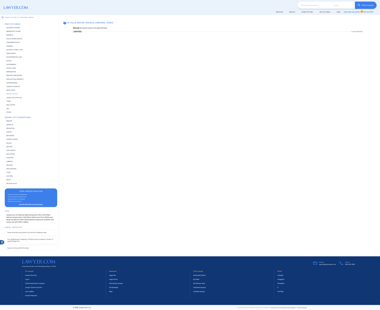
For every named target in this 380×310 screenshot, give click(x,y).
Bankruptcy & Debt (13, 31)
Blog (110, 291)
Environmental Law (14, 57)
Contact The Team (307, 12)
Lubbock (9, 161)
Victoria (9, 176)
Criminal (9, 46)
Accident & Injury (13, 28)
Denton (9, 147)
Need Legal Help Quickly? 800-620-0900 (358, 12)
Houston (9, 158)
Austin (8, 132)
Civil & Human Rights (14, 39)
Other (8, 112)
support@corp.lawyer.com (327, 264)
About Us (292, 12)
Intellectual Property (15, 79)
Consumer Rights (13, 42)
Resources (279, 12)
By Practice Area (199, 283)
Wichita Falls (11, 183)
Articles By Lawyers (116, 283)
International (12, 83)
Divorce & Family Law (14, 50)
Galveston (10, 154)
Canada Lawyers (199, 291)
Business (9, 35)
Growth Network (31, 295)
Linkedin (280, 275)
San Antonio (11, 169)
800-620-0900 (350, 264)
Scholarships (113, 287)
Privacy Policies (302, 307)
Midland (9, 165)
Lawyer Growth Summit (33, 287)
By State (196, 279)
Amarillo (9, 125)
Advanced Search (199, 275)
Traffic (20, 222)
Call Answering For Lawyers (35, 283)
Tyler (8, 172)
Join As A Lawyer (324, 12)
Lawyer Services (31, 275)
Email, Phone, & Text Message (287, 307)
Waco (8, 180)
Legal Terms (113, 279)
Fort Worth (11, 150)
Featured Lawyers (199, 287)
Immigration (11, 72)
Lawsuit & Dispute (13, 86)
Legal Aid (112, 275)
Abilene (9, 121)
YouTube (280, 291)
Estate (8, 61)
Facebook (280, 283)
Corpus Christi (12, 139)
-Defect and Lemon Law (14, 97)
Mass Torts (10, 90)
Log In (339, 12)
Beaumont (10, 136)
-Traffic (8, 101)
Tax (7, 108)
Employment (11, 53)
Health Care (11, 68)
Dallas (9, 143)
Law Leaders (29, 291)
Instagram (280, 279)
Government (11, 64)
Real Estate (10, 105)
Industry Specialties (14, 75)
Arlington (10, 128)
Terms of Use (274, 307)
